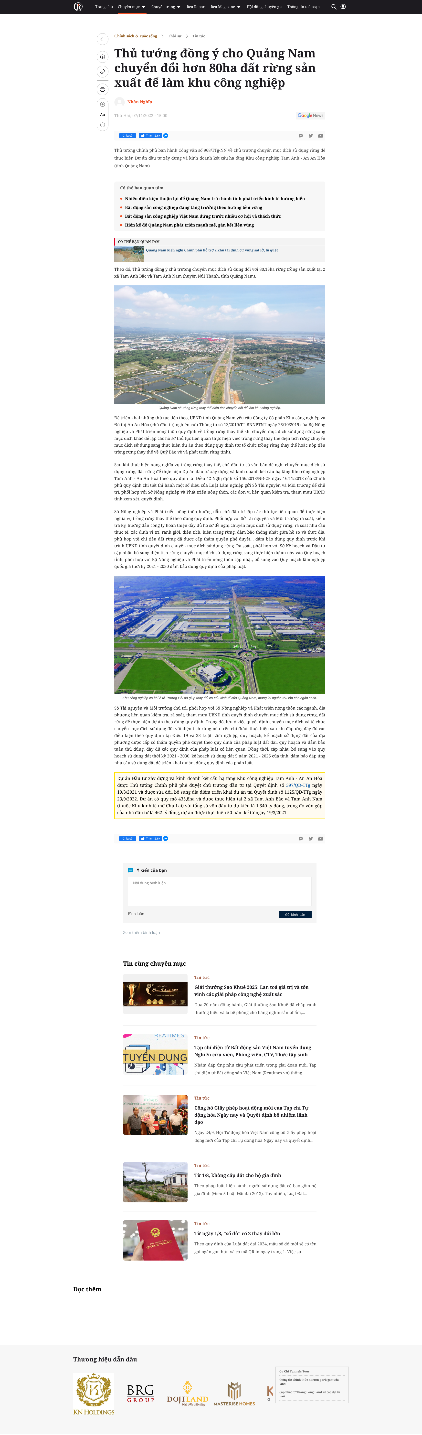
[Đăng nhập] (343, 8)
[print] (102, 89)
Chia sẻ (128, 135)
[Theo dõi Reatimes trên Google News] (310, 116)
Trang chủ (104, 6)
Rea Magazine (223, 6)
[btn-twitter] (311, 136)
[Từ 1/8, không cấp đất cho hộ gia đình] (155, 1182)
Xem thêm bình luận (141, 932)
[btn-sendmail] (320, 136)
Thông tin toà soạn (303, 6)
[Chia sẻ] (102, 57)
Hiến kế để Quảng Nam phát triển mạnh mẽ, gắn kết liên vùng (189, 225)
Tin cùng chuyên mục (154, 964)
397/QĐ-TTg (298, 785)
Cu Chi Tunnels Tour (294, 1371)
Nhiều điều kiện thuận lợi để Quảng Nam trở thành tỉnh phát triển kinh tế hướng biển (215, 198)
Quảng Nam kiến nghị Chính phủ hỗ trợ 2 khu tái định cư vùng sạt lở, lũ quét (212, 250)
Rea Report (196, 6)
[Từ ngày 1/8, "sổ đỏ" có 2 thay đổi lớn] (155, 1240)
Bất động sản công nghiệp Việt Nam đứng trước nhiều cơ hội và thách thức (203, 216)
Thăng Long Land (309, 1392)
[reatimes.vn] (78, 7)
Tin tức (198, 36)
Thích (153, 135)
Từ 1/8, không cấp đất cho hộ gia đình (237, 1175)
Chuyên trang (163, 6)
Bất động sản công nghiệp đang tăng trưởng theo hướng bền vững (193, 207)
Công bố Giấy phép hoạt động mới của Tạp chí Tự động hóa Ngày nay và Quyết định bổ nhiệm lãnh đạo (251, 1115)
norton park (318, 1380)
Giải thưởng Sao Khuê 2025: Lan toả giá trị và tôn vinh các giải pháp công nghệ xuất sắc (251, 990)
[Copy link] (102, 71)
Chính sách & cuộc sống (135, 36)
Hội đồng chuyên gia (265, 6)
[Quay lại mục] (102, 39)
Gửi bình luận (295, 914)
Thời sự (174, 36)
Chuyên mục (128, 6)
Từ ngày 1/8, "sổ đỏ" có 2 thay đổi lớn (237, 1233)
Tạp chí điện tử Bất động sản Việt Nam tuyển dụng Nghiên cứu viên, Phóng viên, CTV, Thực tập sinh (252, 1051)
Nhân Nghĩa (139, 102)
